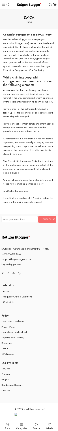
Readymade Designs (12, 385)
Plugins (5, 379)
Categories (21, 428)
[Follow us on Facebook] (8, 273)
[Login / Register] (50, 5)
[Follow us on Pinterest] (13, 273)
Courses (6, 390)
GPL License (8, 354)
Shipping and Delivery (13, 337)
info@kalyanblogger (13, 191)
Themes (6, 374)
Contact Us (8, 302)
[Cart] (54, 5)
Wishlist (49, 428)
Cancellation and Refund (14, 332)
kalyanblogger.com (11, 264)
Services (6, 368)
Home (29, 22)
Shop (7, 428)
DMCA (5, 348)
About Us (7, 291)
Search (36, 428)
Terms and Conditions (13, 321)
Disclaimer (7, 343)
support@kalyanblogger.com (16, 259)
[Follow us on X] (3, 273)
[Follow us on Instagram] (19, 273)
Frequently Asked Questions (17, 296)
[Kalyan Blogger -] (29, 5)
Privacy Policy (8, 327)
